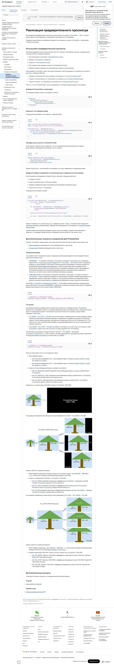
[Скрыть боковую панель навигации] (18, 662)
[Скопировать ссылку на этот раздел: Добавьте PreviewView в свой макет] (54, 89)
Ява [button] (37, 119)
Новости (25, 640)
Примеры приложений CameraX (35, 592)
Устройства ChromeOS (59, 636)
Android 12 (71, 641)
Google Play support (104, 636)
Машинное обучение (43, 632)
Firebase (56, 652)
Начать (107, 23)
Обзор (4, 10)
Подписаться (94, 661)
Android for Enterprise (28, 633)
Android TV (56, 640)
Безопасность (26, 636)
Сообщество (34, 10)
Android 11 (71, 644)
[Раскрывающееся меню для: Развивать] (49, 2)
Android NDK (87, 643)
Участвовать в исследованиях (103, 640)
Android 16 (71, 632)
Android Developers (30, 24)
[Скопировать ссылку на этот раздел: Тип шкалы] (35, 305)
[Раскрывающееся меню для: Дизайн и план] (38, 2)
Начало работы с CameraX (33, 584)
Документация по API (89, 638)
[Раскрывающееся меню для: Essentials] (24, 2)
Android (25, 631)
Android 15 (71, 634)
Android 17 (71, 629)
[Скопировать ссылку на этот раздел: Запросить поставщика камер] (49, 111)
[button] (9, 44)
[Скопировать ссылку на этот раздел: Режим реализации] (41, 253)
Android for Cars (57, 638)
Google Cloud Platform (67, 652)
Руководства (13, 10)
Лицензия (38, 657)
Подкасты (25, 645)
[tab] (30, 120)
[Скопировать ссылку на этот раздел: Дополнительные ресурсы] (52, 573)
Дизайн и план (32, 2)
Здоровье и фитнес (43, 634)
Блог (24, 643)
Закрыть (97, 23)
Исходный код (26, 638)
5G (38, 641)
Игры (39, 629)
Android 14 (71, 636)
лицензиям (54, 599)
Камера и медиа (42, 636)
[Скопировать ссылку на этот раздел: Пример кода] (37, 589)
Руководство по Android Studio (90, 631)
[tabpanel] (59, 130)
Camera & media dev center (11, 6)
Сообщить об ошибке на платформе (105, 630)
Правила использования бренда (50, 657)
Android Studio (102, 2)
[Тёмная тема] (89, 97)
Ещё (54, 2)
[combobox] (72, 1)
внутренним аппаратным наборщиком (46, 266)
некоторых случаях (45, 262)
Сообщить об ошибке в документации (104, 633)
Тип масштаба (33, 248)
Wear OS (55, 633)
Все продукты (80, 652)
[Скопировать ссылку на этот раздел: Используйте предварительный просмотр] (66, 49)
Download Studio (88, 640)
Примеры (24, 10)
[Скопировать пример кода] (91, 97)
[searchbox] (10, 15)
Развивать (44, 2)
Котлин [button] (30, 119)
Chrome (49, 652)
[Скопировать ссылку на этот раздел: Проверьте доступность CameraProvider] (58, 143)
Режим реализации (34, 245)
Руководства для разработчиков (88, 635)
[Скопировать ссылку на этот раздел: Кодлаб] (33, 581)
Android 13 (71, 639)
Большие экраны (57, 631)
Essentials (19, 2)
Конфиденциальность (43, 639)
